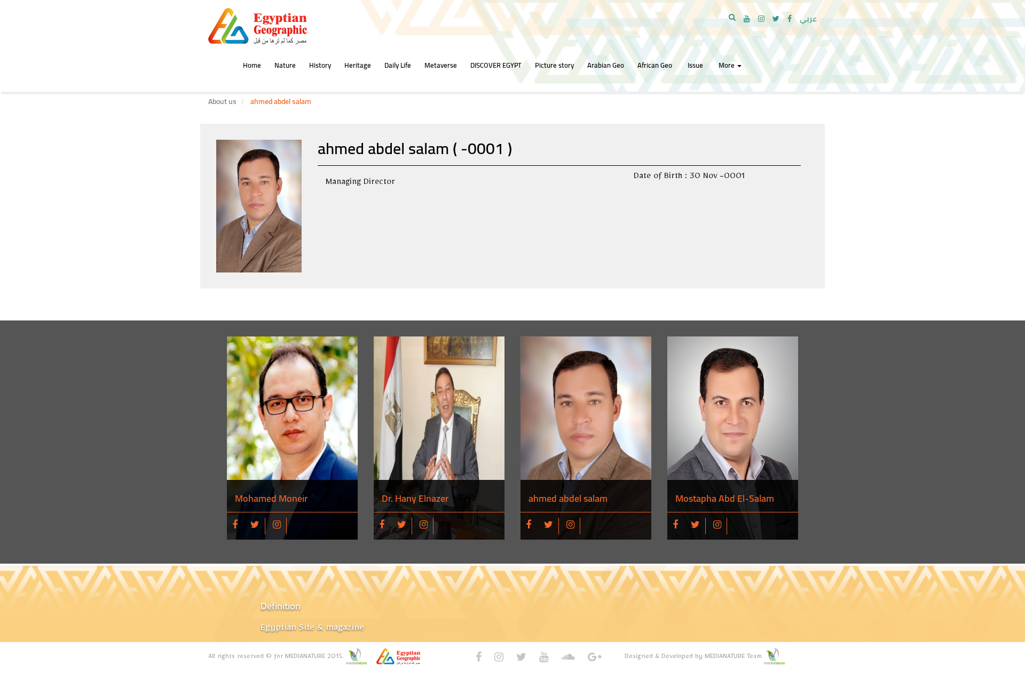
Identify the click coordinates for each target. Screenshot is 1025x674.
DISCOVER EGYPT (496, 65)
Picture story (554, 65)
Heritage (357, 65)
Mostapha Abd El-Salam (724, 498)
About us (222, 101)
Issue (695, 65)
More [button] (727, 65)
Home (252, 65)
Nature (285, 65)
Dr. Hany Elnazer (415, 498)
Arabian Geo (605, 65)
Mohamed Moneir (271, 498)
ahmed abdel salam (568, 498)
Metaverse (440, 65)
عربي (808, 19)
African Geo (654, 65)
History (320, 65)
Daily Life (397, 65)
